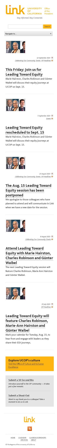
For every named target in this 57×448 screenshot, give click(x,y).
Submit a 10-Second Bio (21, 380)
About (33, 440)
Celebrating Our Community (25, 61)
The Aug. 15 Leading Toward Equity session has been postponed (28, 190)
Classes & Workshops (37, 438)
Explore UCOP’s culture (24, 360)
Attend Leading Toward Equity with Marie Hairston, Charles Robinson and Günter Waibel (29, 255)
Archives (24, 440)
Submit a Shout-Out (18, 395)
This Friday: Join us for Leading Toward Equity (24, 72)
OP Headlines (46, 61)
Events (38, 61)
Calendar (22, 438)
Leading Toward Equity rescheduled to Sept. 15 (25, 130)
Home (13, 438)
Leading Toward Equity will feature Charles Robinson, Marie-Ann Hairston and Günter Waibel (27, 323)
